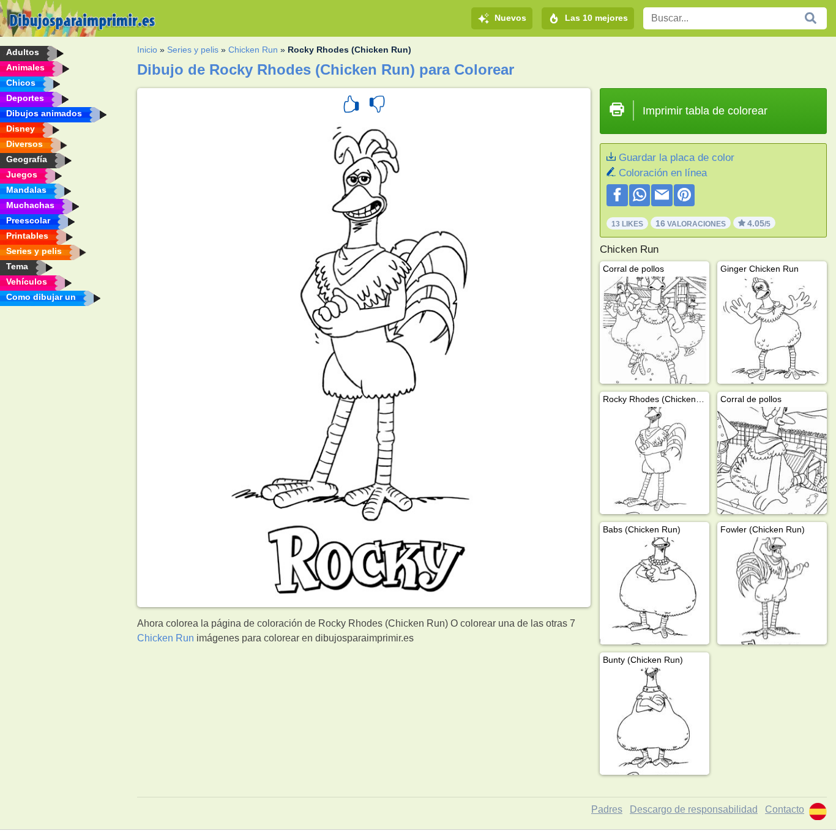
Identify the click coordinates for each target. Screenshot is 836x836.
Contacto (784, 809)
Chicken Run (253, 49)
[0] (377, 106)
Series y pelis (192, 49)
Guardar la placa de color (676, 157)
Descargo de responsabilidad (694, 809)
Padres (606, 809)
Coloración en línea (663, 173)
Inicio (147, 49)
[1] (351, 106)
